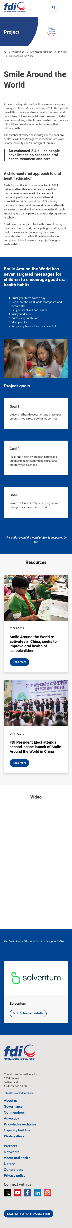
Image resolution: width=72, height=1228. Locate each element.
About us (10, 1100)
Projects (62, 52)
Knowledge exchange (41, 52)
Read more (19, 661)
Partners (10, 1146)
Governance (13, 1106)
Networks (11, 1152)
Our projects (13, 1169)
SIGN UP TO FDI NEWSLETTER (28, 1213)
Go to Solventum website (28, 1013)
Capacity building (17, 1130)
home (5, 52)
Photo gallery (14, 1136)
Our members (14, 1112)
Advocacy (11, 1118)
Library (9, 1163)
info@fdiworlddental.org (18, 1092)
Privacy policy (15, 1175)
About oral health (17, 1157)
